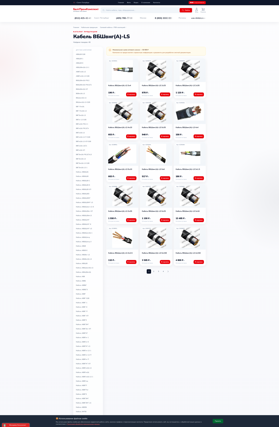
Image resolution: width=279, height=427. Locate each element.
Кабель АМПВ (81, 412)
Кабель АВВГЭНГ (82, 398)
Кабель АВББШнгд (83, 237)
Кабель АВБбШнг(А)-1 (84, 233)
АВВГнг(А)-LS (81, 72)
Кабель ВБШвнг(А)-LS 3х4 (119, 85)
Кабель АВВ (80, 276)
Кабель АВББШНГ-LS (84, 229)
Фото (129, 3)
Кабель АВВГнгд (82, 381)
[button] (83, 18)
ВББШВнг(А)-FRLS (82, 80)
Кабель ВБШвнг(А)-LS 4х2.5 (120, 253)
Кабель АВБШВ (81, 263)
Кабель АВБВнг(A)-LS (84, 259)
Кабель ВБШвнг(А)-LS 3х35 (120, 211)
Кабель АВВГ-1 (81, 303)
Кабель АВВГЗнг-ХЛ (83, 329)
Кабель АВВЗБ (81, 407)
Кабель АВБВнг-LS (83, 255)
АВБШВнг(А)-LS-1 (82, 67)
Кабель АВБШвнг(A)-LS (84, 268)
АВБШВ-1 (79, 59)
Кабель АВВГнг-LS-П (83, 355)
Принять (218, 421)
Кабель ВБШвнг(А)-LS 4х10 (120, 127)
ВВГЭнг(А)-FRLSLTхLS (84, 154)
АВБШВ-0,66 (80, 54)
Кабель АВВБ (81, 281)
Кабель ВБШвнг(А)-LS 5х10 (120, 169)
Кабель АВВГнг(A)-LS (84, 368)
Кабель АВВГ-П (82, 311)
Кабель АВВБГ (81, 285)
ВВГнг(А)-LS (80, 133)
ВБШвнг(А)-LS (81, 98)
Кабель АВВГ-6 (81, 307)
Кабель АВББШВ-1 (83, 181)
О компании (145, 3)
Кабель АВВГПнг (82, 390)
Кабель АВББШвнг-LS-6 (85, 207)
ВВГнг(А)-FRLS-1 (82, 124)
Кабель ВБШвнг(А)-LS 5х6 (153, 169)
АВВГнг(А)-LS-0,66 (82, 76)
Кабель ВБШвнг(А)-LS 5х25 (154, 211)
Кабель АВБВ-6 (81, 250)
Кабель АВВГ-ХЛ (82, 316)
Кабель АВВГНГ (82, 333)
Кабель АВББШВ (82, 176)
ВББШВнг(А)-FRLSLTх (84, 85)
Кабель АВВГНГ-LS (83, 346)
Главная (121, 3)
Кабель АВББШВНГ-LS (84, 202)
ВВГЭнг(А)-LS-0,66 (82, 163)
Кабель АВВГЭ (81, 394)
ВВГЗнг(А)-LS (81, 115)
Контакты (156, 3)
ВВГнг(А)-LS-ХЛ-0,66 (83, 141)
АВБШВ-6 (79, 63)
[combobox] (140, 10)
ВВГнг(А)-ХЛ (80, 150)
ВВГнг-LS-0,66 (81, 120)
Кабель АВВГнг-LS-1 (83, 351)
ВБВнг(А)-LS (80, 93)
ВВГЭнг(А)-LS (81, 159)
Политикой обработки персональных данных (83, 424)
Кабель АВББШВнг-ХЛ (84, 211)
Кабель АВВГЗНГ (82, 324)
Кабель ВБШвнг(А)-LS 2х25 (154, 85)
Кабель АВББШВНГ (83, 198)
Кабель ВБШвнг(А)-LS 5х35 (154, 127)
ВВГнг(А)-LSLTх (81, 146)
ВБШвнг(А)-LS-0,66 (83, 102)
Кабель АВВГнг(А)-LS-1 (84, 377)
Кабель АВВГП (81, 385)
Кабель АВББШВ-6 (83, 185)
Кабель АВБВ (81, 246)
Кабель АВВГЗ (81, 320)
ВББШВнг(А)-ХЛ (82, 89)
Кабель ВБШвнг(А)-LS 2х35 (188, 85)
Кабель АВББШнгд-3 (83, 242)
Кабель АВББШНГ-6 (83, 224)
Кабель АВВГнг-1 (82, 337)
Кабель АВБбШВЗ (82, 194)
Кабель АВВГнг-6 (82, 342)
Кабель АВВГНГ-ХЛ (83, 364)
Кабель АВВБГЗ (82, 290)
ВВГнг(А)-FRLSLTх (82, 128)
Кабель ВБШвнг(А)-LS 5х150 (154, 253)
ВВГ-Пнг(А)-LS (81, 111)
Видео (136, 3)
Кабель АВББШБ (82, 172)
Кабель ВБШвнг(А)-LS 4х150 (188, 253)
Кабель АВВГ (81, 294)
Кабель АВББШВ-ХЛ (83, 189)
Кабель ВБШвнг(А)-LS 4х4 (187, 127)
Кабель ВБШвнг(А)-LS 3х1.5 (188, 169)
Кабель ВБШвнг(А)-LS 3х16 (188, 211)
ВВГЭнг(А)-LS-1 (81, 168)
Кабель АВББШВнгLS (84, 215)
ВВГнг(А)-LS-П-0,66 (83, 137)
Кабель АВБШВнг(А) (83, 272)
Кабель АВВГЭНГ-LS (83, 403)
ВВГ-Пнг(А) (80, 107)
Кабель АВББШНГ (82, 220)
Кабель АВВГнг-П (82, 359)
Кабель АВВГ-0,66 (82, 298)
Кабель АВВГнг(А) (82, 372)
